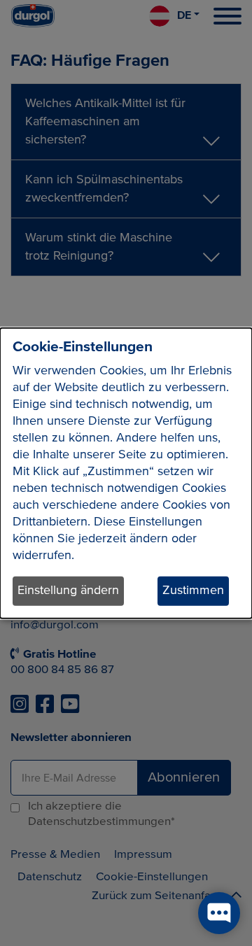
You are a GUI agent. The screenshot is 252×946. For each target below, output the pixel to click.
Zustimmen (193, 590)
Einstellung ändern (68, 590)
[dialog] (126, 473)
